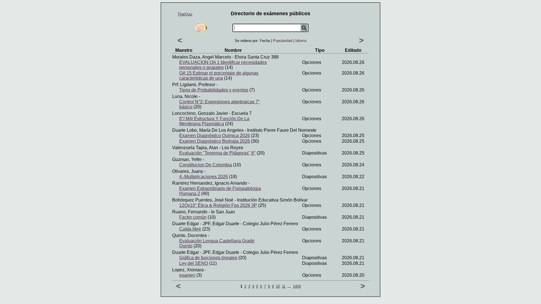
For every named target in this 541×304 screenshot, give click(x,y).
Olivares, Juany (187, 171)
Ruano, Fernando (189, 211)
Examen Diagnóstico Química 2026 (214, 135)
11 (283, 286)
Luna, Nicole (185, 96)
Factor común (193, 217)
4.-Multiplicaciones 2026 (203, 176)
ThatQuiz (185, 14)
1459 (297, 286)
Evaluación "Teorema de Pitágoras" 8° (217, 153)
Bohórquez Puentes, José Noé (202, 200)
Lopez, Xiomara (188, 269)
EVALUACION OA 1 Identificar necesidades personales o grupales (223, 65)
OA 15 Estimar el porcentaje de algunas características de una (218, 76)
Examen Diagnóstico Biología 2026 (214, 141)
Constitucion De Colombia (205, 164)
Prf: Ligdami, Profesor (193, 84)
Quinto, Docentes (189, 235)
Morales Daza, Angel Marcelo (201, 57)
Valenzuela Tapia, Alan (195, 147)
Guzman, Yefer (187, 159)
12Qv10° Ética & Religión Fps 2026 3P (218, 205)
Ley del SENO (193, 263)
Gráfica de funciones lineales (208, 257)
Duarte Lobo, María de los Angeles (207, 130)
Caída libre (190, 229)
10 (278, 286)
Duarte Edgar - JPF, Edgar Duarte (205, 223)
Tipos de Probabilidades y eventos (213, 90)
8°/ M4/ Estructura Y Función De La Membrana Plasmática (214, 121)
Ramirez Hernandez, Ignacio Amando (209, 183)
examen (187, 275)
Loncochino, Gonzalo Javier (200, 113)
